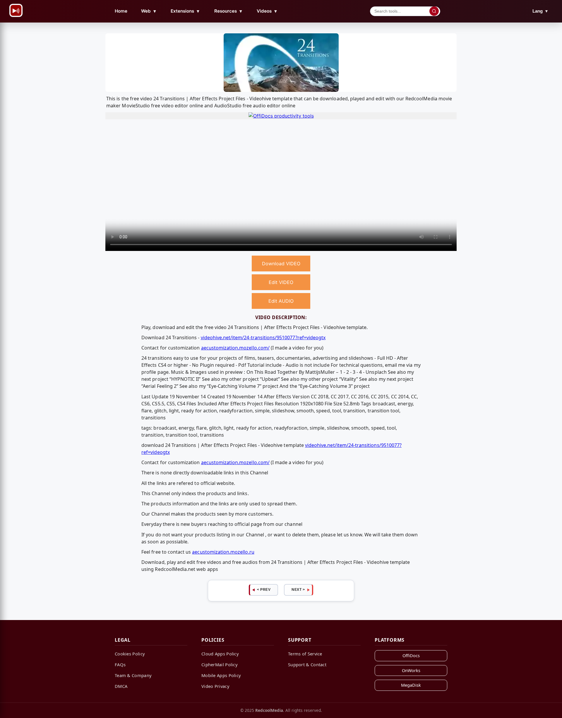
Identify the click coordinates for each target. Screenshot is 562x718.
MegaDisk (411, 685)
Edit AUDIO (281, 301)
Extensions (185, 11)
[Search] (434, 11)
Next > (298, 589)
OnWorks (411, 670)
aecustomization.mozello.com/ (235, 348)
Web (149, 11)
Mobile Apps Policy (221, 675)
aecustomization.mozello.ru (223, 552)
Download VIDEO (281, 263)
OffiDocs (411, 655)
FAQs (120, 664)
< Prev (263, 589)
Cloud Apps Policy (220, 654)
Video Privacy (215, 686)
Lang (540, 11)
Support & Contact (307, 664)
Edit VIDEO (281, 282)
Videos (267, 11)
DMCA (121, 686)
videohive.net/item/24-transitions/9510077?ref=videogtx (263, 337)
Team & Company (133, 675)
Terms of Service (305, 654)
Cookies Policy (130, 654)
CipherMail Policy (219, 664)
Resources (228, 11)
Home (121, 11)
